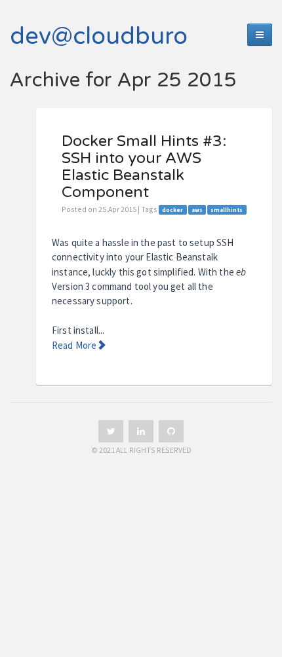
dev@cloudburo (99, 36)
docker (172, 209)
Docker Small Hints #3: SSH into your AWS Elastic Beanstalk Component (144, 166)
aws (197, 209)
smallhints (227, 209)
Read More (74, 345)
